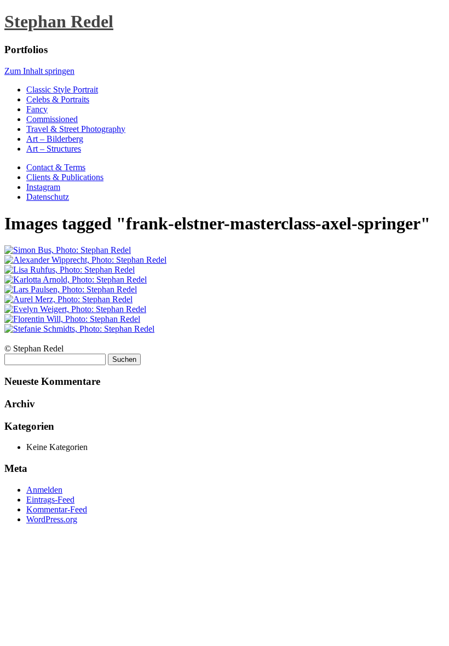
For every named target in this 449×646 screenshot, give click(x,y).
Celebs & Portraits (57, 99)
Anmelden (44, 489)
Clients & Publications (64, 177)
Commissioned (52, 119)
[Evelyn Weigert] (75, 309)
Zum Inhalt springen (39, 71)
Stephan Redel (58, 21)
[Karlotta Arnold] (75, 279)
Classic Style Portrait (62, 89)
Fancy (37, 109)
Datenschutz (47, 196)
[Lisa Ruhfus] (69, 269)
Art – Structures (53, 148)
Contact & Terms (55, 167)
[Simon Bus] (67, 250)
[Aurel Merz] (68, 299)
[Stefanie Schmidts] (79, 328)
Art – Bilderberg (54, 138)
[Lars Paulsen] (70, 289)
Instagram (43, 187)
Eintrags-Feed (50, 499)
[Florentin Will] (72, 319)
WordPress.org (51, 519)
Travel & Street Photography (75, 129)
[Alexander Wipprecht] (85, 259)
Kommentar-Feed (56, 509)
